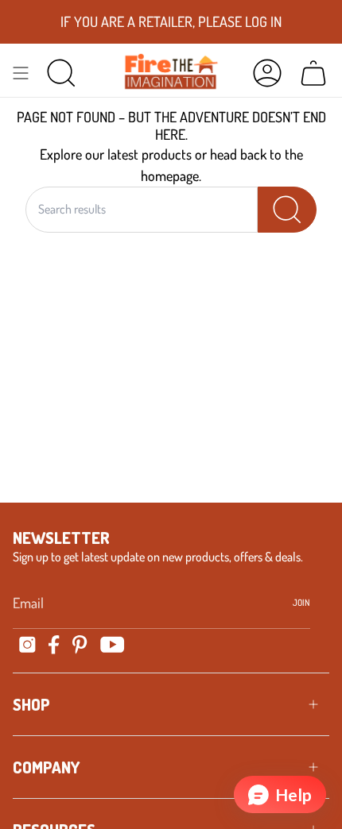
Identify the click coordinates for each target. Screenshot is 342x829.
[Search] (287, 210)
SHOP (31, 704)
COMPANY (46, 767)
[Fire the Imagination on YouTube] (112, 644)
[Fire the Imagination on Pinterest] (79, 644)
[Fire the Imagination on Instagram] (27, 644)
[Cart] (313, 72)
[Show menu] (21, 72)
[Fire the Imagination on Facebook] (54, 644)
